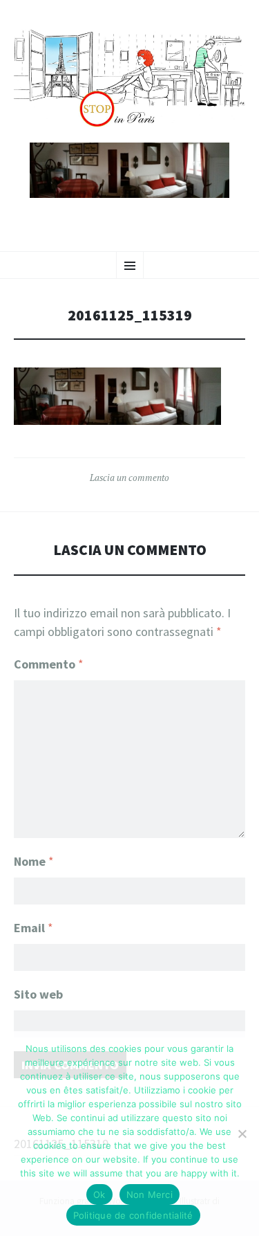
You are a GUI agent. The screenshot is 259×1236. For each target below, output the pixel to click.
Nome (34, 861)
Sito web (38, 994)
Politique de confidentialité (133, 1215)
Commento (49, 664)
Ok (99, 1194)
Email (33, 928)
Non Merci (149, 1194)
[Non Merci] (242, 1133)
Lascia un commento (129, 477)
